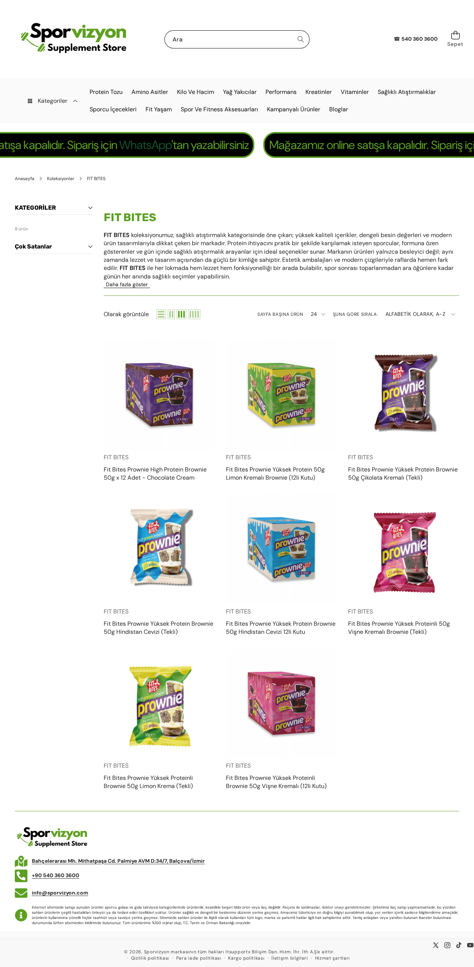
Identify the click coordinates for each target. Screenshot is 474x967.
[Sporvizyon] (73, 39)
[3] (181, 314)
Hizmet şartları (332, 958)
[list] (161, 314)
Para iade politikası (198, 958)
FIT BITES (116, 457)
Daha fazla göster (127, 284)
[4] (194, 314)
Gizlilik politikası (150, 958)
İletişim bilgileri (289, 958)
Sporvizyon (157, 952)
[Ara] (300, 39)
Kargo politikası (246, 958)
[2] (171, 314)
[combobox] (237, 39)
